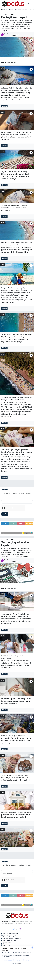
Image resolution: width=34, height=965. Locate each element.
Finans (24, 10)
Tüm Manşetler (7, 942)
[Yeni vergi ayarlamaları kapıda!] (17, 573)
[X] (17, 928)
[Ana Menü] (31, 4)
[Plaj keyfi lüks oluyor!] (17, 47)
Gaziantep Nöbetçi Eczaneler (10, 933)
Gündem (4, 10)
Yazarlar (18, 10)
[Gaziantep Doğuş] (13, 4)
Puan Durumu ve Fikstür (9, 940)
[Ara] (29, 4)
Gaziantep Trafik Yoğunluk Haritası (12, 938)
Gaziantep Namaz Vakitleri (10, 937)
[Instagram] (20, 928)
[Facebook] (14, 928)
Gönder (4, 514)
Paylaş (5, 106)
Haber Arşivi (6, 945)
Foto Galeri (4, 14)
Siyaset (11, 10)
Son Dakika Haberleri (8, 944)
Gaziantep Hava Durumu (9, 935)
